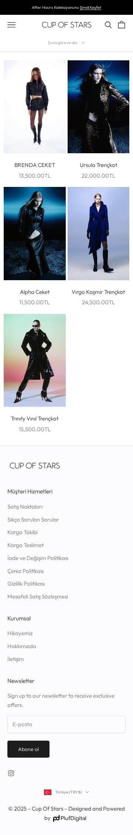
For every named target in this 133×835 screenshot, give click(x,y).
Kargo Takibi (22, 532)
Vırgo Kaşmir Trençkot (98, 291)
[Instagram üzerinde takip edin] (11, 773)
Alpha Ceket (35, 291)
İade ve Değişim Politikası (37, 557)
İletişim (15, 659)
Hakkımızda (21, 646)
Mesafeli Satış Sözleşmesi (37, 596)
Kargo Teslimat (25, 545)
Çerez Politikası (25, 570)
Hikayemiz (20, 633)
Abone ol (28, 749)
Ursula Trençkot (98, 164)
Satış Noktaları (24, 506)
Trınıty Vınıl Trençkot (34, 418)
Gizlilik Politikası (26, 583)
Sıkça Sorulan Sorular (33, 519)
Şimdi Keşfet (90, 7)
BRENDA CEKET (34, 164)
